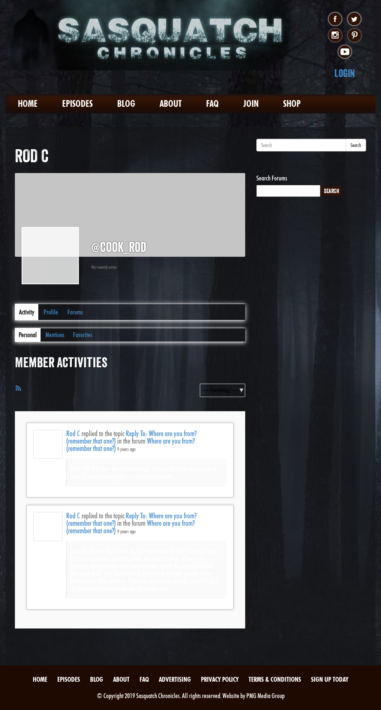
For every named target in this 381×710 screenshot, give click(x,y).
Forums (75, 312)
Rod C (73, 433)
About (171, 103)
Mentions (54, 335)
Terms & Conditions (275, 679)
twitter (354, 19)
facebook (335, 19)
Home (28, 103)
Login (344, 73)
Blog (126, 103)
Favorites (82, 335)
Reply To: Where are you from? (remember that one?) (131, 437)
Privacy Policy (219, 679)
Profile (51, 312)
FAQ (212, 103)
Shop (292, 103)
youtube (345, 52)
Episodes (77, 103)
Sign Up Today (329, 679)
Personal (28, 335)
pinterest (354, 36)
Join (251, 103)
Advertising (175, 679)
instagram (335, 36)
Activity (26, 312)
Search (355, 145)
